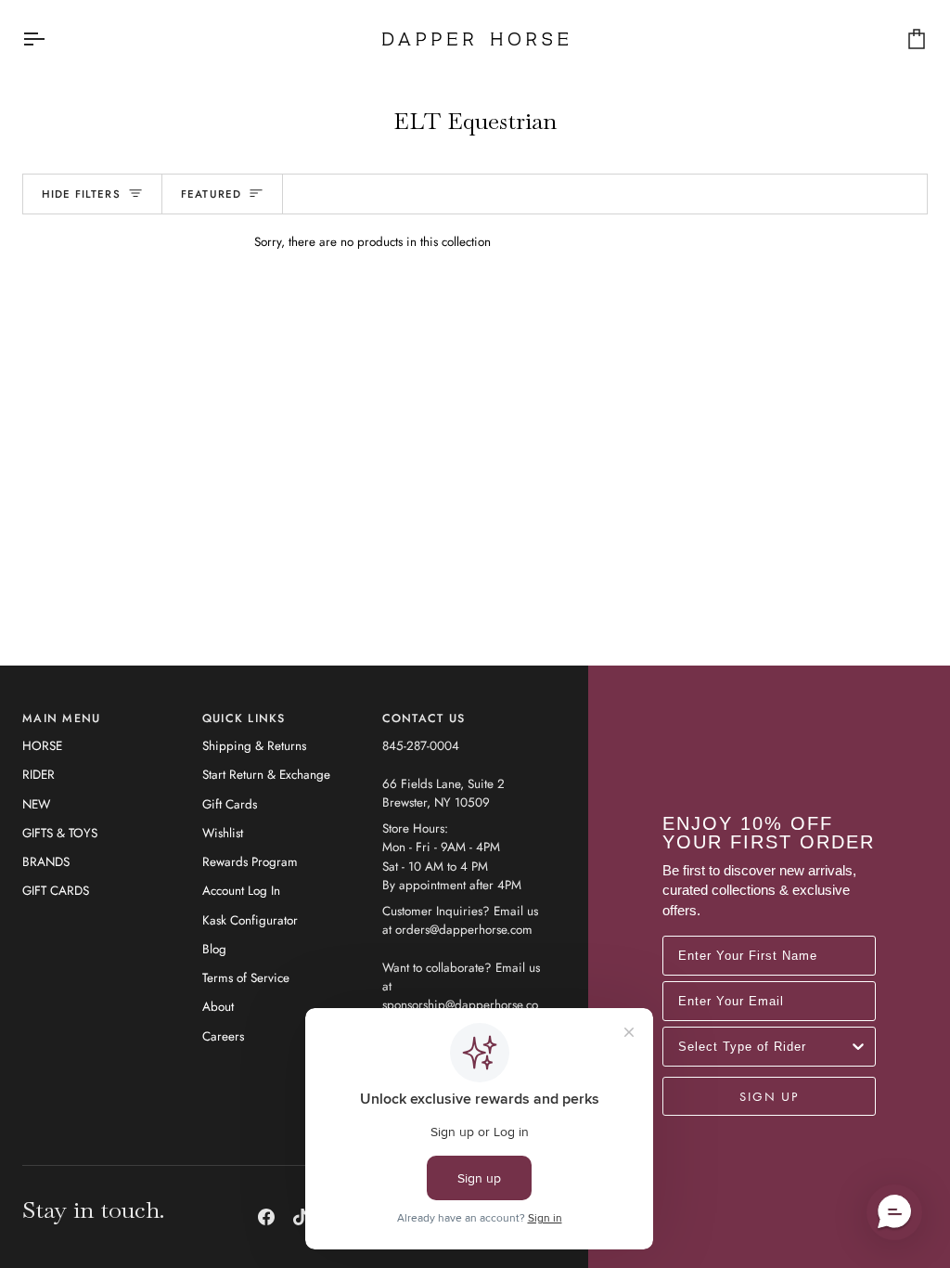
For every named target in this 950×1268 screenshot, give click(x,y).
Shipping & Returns (254, 746)
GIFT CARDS (55, 890)
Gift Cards (229, 804)
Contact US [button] (424, 718)
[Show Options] (858, 1047)
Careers (223, 1036)
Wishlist (222, 833)
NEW (36, 804)
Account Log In (241, 890)
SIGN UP (769, 1096)
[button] (894, 1212)
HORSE (42, 746)
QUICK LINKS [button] (244, 718)
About (218, 1007)
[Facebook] (266, 1217)
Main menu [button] (61, 718)
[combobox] (763, 1047)
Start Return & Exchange (266, 774)
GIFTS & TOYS (59, 833)
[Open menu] (50, 39)
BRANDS (46, 862)
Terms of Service (245, 978)
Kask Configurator (250, 920)
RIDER (38, 774)
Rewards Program (250, 862)
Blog (214, 949)
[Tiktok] (300, 1217)
